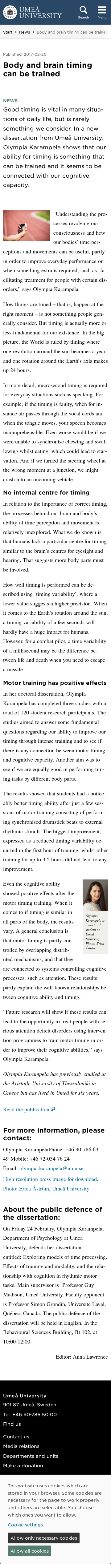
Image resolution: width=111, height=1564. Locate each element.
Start (7, 32)
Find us (12, 1424)
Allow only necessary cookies (43, 1538)
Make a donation (23, 1465)
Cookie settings (25, 1524)
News (24, 32)
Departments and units (30, 1456)
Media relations (21, 1446)
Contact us (16, 1436)
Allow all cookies (29, 1551)
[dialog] (55, 1519)
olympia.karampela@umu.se (51, 1168)
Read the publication (26, 1109)
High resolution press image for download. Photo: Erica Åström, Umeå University (50, 1183)
